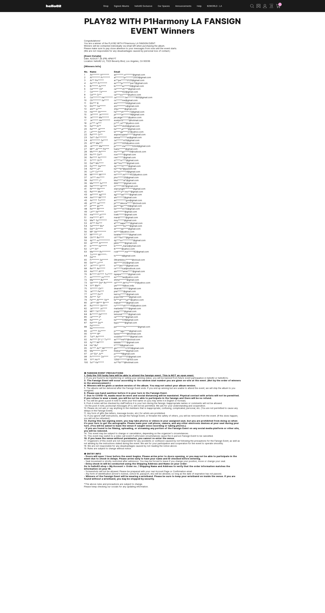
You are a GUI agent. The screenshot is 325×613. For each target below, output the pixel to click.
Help (199, 5)
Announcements (183, 5)
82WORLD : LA (214, 5)
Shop (106, 5)
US (271, 6)
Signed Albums (121, 5)
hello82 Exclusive (143, 5)
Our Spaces (164, 5)
